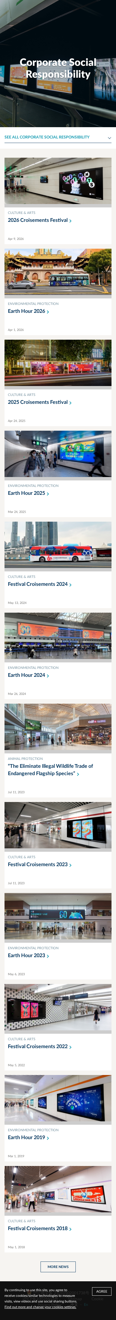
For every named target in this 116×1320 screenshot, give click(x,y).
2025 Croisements (38, 402)
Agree (101, 1291)
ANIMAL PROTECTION (25, 758)
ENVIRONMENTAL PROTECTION (33, 303)
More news (58, 1267)
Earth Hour (26, 311)
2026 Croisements (38, 220)
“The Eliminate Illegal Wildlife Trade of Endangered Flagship (50, 770)
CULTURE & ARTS (21, 212)
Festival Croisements (38, 584)
